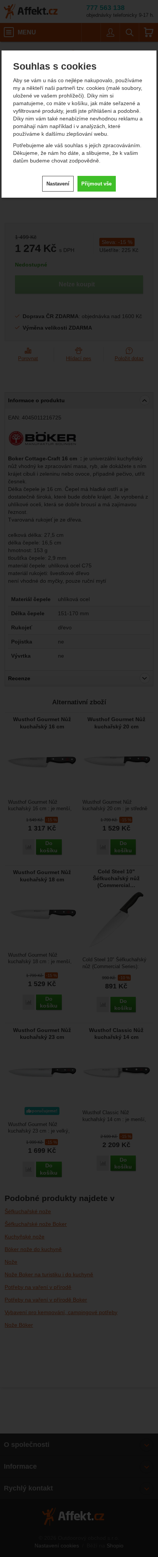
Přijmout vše (96, 184)
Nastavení (57, 184)
